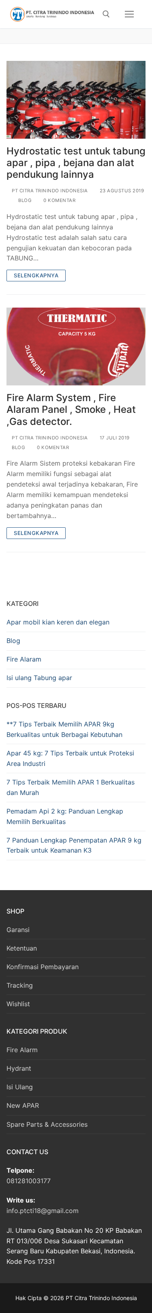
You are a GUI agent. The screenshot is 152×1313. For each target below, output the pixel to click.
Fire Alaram (23, 659)
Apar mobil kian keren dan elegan (57, 622)
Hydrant (18, 1068)
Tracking (19, 985)
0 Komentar (58, 200)
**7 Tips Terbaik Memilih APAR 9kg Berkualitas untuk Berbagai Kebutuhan (64, 729)
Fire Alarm (22, 1050)
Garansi (18, 930)
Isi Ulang (19, 1087)
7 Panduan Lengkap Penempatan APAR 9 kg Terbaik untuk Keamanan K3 (73, 845)
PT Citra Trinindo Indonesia (49, 191)
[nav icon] (129, 14)
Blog (24, 200)
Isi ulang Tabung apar (39, 678)
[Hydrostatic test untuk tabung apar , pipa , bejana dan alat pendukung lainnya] (76, 100)
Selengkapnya (36, 275)
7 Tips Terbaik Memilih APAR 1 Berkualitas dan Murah (70, 787)
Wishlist (18, 1004)
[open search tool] (106, 14)
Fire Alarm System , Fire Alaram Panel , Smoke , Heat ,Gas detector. (71, 409)
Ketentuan (21, 948)
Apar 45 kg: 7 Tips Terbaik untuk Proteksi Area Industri (70, 758)
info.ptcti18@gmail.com (42, 1211)
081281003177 (28, 1181)
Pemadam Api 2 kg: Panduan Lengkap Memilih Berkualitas (64, 816)
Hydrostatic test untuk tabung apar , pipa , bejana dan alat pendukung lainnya (76, 162)
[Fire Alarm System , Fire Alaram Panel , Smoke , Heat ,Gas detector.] (76, 346)
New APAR (22, 1105)
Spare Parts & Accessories (47, 1124)
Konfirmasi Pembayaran (42, 967)
